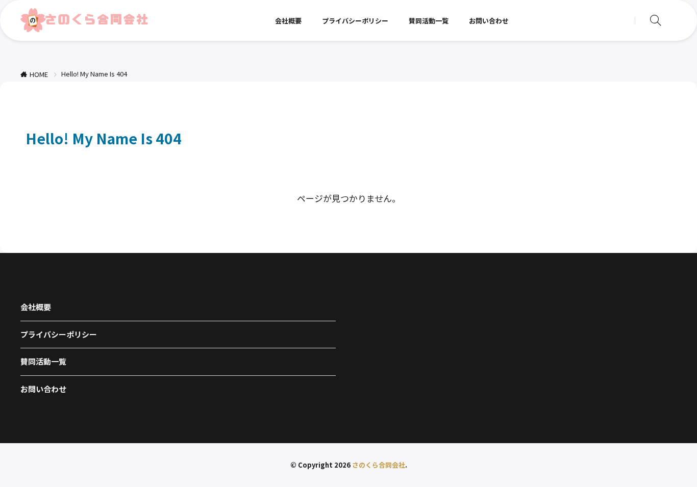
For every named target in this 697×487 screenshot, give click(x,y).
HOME (39, 74)
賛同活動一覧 (429, 20)
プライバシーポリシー (355, 20)
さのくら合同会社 (378, 465)
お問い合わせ (489, 20)
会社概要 (288, 20)
